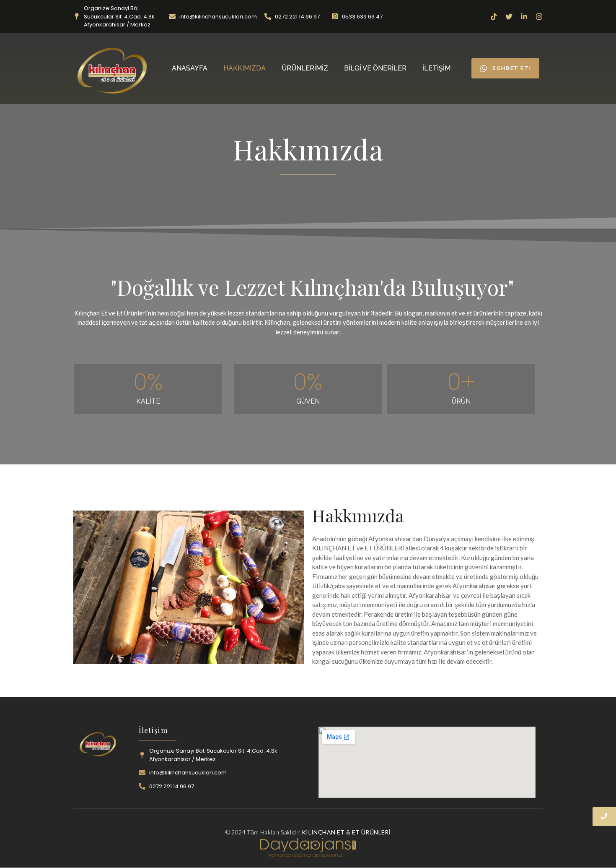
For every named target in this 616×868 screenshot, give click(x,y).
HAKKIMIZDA (244, 68)
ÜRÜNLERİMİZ (305, 68)
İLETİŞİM (436, 68)
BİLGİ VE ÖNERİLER (375, 68)
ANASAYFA (189, 68)
